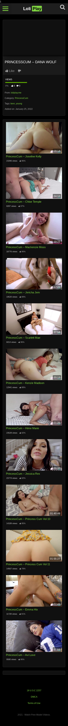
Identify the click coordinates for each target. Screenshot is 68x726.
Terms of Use (34, 703)
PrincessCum (21, 98)
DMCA (34, 697)
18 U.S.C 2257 (34, 690)
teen (13, 103)
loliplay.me (16, 92)
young (19, 103)
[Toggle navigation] (5, 8)
